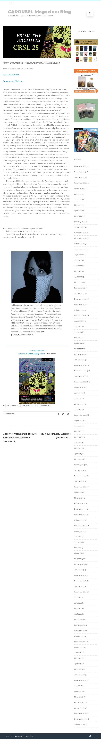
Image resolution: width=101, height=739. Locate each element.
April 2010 (78, 691)
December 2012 (80, 575)
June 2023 (78, 199)
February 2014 (79, 503)
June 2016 (78, 426)
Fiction (31, 69)
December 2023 (80, 166)
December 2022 (80, 233)
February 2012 (79, 625)
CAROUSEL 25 (27, 405)
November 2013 (80, 514)
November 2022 (80, 238)
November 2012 (80, 581)
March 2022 (78, 282)
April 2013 (78, 553)
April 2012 (78, 614)
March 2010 (78, 697)
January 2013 (79, 570)
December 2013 (80, 509)
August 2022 (79, 255)
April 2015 (78, 454)
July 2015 (77, 443)
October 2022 (79, 244)
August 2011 (78, 647)
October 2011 (79, 636)
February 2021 (79, 354)
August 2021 (79, 321)
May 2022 (77, 271)
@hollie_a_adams (18, 335)
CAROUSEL (15, 405)
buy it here (51, 354)
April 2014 (78, 492)
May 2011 (77, 658)
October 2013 (79, 520)
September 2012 (80, 592)
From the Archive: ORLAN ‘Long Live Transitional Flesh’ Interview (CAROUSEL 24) (20, 438)
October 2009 (79, 724)
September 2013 (80, 526)
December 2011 (80, 631)
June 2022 (78, 266)
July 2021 (77, 327)
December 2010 (80, 680)
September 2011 (80, 642)
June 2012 (78, 603)
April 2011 (78, 664)
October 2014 (79, 481)
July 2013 (77, 537)
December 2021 (80, 299)
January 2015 (79, 470)
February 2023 (79, 222)
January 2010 (79, 708)
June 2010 (78, 686)
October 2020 (79, 376)
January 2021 (79, 360)
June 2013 (78, 542)
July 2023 (77, 194)
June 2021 (78, 332)
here (42, 332)
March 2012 (78, 619)
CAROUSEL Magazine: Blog (39, 11)
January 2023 (79, 227)
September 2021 (80, 316)
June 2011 (78, 653)
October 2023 (79, 177)
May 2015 (77, 448)
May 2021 (77, 338)
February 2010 (79, 702)
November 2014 (80, 476)
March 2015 (78, 459)
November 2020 (80, 371)
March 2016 (78, 437)
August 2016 (79, 421)
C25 (7, 405)
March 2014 (78, 498)
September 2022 (80, 249)
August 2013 (79, 531)
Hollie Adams (46, 405)
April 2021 (78, 343)
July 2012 (77, 597)
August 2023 (79, 188)
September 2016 (80, 415)
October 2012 (79, 586)
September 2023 (80, 183)
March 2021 (78, 349)
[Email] (68, 413)
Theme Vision (29, 736)
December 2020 (80, 365)
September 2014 (80, 487)
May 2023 (77, 205)
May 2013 (77, 548)
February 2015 (79, 465)
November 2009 (80, 719)
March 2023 (78, 216)
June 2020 (78, 398)
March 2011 (78, 669)
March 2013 (78, 559)
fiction (37, 405)
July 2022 (77, 260)
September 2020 (80, 382)
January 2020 (79, 404)
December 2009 (80, 713)
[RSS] (63, 413)
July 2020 (78, 393)
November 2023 (80, 172)
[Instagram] (10, 3)
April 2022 (78, 277)
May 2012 (77, 608)
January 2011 (79, 675)
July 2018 (78, 409)
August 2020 (79, 387)
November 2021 (80, 304)
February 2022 (79, 288)
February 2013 (79, 564)
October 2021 (79, 310)
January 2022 (79, 293)
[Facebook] (58, 413)
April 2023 (78, 210)
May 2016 (78, 432)
